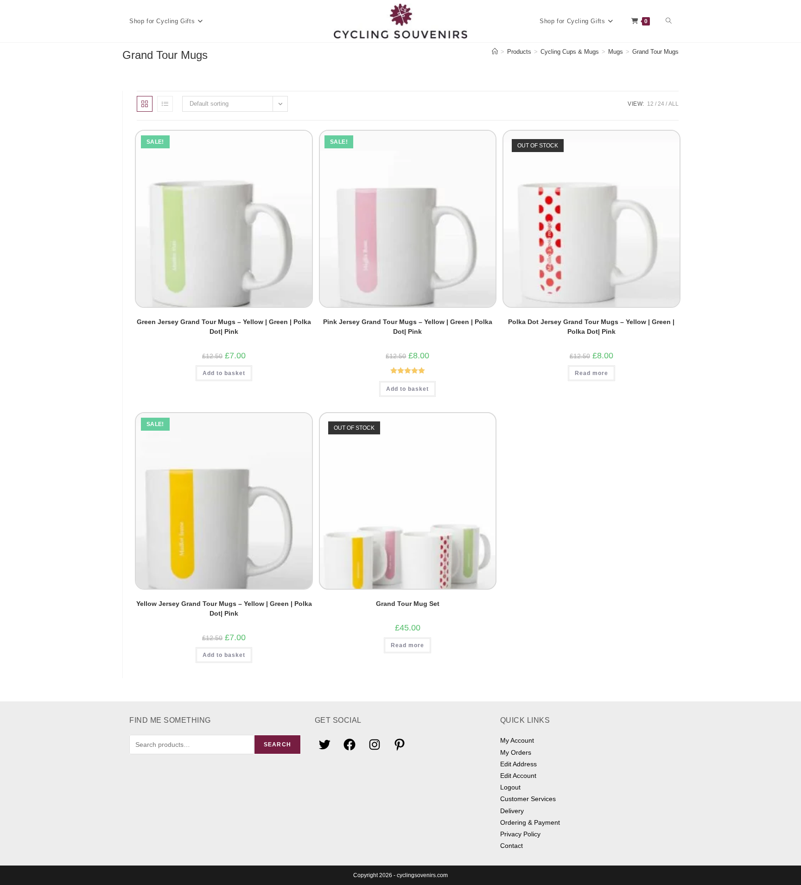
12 (650, 104)
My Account (517, 740)
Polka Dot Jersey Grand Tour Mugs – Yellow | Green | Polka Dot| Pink (591, 326)
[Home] (495, 51)
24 (661, 104)
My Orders (515, 752)
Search (277, 744)
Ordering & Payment (530, 822)
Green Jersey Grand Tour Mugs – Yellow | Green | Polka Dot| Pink (224, 326)
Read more (591, 373)
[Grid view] (145, 104)
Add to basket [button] (224, 373)
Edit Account (518, 775)
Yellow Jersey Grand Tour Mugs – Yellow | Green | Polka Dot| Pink (224, 608)
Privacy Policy (520, 834)
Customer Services (528, 798)
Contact (511, 845)
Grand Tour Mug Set (407, 603)
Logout (510, 787)
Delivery (512, 811)
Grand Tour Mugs (655, 51)
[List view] (165, 104)
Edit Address (518, 764)
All (673, 104)
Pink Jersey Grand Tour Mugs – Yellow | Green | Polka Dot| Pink (407, 326)
